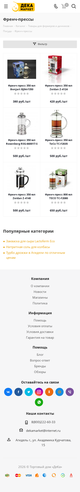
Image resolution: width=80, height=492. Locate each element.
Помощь (40, 320)
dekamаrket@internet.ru (43, 430)
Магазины (40, 297)
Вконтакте (8, 392)
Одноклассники (49, 392)
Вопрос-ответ (40, 360)
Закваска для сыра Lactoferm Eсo (30, 241)
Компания (40, 278)
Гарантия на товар (40, 337)
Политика (40, 303)
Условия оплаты (40, 326)
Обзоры (40, 372)
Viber (70, 392)
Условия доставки (40, 332)
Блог (40, 354)
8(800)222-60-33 (43, 422)
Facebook (18, 392)
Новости (40, 292)
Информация (40, 313)
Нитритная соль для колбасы (28, 247)
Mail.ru (59, 392)
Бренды (40, 366)
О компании (40, 286)
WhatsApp (39, 402)
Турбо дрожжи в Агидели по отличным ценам (35, 255)
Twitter (29, 392)
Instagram (39, 392)
